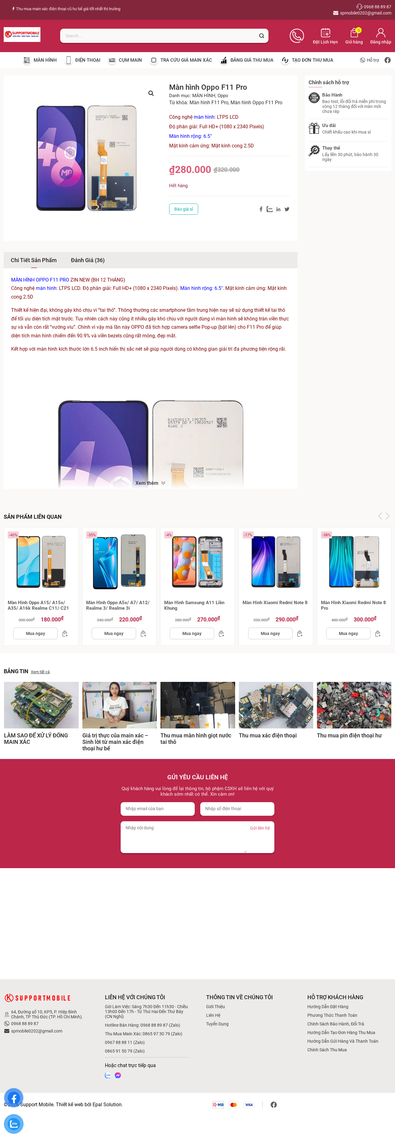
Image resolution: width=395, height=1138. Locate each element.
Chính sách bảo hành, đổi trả (335, 1023)
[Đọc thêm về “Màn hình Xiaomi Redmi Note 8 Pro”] (376, 633)
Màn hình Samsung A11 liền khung (194, 605)
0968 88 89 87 (25, 1023)
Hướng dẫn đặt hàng (327, 1006)
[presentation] (380, 516)
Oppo (223, 95)
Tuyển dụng (217, 1023)
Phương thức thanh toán (332, 1015)
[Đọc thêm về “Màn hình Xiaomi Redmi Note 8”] (298, 633)
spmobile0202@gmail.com (36, 1031)
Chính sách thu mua (327, 1049)
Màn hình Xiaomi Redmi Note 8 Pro (353, 605)
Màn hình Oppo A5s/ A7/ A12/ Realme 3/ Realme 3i (118, 605)
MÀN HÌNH (203, 95)
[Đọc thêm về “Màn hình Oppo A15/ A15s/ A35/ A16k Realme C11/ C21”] (63, 633)
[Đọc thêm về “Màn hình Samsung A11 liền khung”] (219, 633)
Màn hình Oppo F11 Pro (256, 102)
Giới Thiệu (215, 1006)
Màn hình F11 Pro (208, 102)
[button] (151, 93)
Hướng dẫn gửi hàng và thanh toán (342, 1041)
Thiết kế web (69, 1104)
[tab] (33, 260)
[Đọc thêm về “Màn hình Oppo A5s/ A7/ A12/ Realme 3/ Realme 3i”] (141, 633)
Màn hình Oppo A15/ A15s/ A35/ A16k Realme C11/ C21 (38, 605)
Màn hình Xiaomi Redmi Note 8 (275, 602)
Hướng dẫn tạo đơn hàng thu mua (341, 1032)
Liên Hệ (213, 1015)
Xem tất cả (40, 672)
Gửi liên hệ (260, 828)
